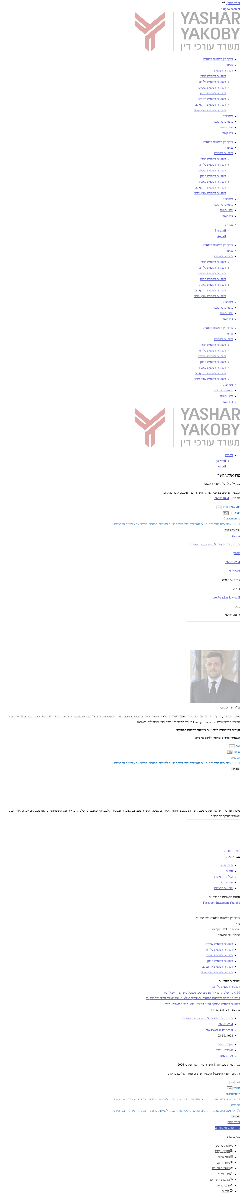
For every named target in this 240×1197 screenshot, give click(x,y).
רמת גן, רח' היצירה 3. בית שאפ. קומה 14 (214, 544)
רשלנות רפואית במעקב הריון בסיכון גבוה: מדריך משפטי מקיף (202, 1004)
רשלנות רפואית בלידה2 (226, 986)
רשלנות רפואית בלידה (212, 82)
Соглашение (231, 518)
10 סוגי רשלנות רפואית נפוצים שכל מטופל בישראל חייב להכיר (201, 992)
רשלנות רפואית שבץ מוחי (210, 110)
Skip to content (230, 9)
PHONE (234, 513)
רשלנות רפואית (223, 70)
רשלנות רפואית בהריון (212, 76)
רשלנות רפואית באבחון (211, 99)
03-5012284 (232, 562)
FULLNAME (231, 507)
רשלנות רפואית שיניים (212, 87)
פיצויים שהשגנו (223, 121)
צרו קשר (227, 133)
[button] (227, 1128)
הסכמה (235, 757)
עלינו (230, 65)
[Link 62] (187, 446)
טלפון (236, 553)
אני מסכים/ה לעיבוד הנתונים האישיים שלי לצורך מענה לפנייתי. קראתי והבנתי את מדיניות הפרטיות (175, 524)
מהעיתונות (226, 127)
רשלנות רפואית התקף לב (210, 104)
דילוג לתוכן (233, 3)
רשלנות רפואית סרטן (213, 93)
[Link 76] (194, 805)
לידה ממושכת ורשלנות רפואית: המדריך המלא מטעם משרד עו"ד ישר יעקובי (193, 998)
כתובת (236, 535)
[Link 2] (187, 50)
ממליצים (227, 116)
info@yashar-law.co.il (226, 597)
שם (237, 746)
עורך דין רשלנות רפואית (218, 59)
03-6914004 (221, 498)
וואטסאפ (234, 571)
